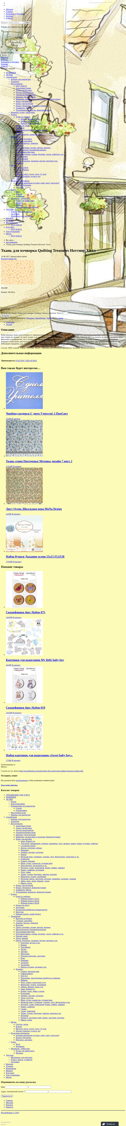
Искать (4, 55)
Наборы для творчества (21, 79)
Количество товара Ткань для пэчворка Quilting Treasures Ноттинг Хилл (31, 313)
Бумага (14, 115)
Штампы (19, 205)
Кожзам (19, 194)
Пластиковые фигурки (25, 152)
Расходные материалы (20, 181)
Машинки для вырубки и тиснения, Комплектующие (38, 99)
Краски (19, 172)
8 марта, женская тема (30, 971)
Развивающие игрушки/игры (23, 806)
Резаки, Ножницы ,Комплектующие (31, 106)
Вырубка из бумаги (24, 139)
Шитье (9, 234)
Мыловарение (12, 223)
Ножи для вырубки (24, 101)
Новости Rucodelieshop (9, 785)
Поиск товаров (7, 52)
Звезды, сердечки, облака (31, 848)
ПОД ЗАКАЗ (21, 86)
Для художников (13, 231)
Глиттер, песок (22, 168)
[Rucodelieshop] (15, 50)
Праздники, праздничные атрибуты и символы (40, 978)
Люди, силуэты (27, 998)
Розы (23, 958)
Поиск (27, 23)
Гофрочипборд (27, 974)
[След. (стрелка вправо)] (4, 1124)
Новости (9, 1107)
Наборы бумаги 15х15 (30, 119)
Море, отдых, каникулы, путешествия (36, 863)
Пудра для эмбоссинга (25, 201)
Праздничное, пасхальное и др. (34, 866)
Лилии (23, 949)
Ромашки (24, 960)
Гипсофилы (25, 947)
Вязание (9, 1071)
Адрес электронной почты (13, 1091)
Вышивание (11, 1068)
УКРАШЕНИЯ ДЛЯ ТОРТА (18, 795)
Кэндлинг (10, 227)
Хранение (15, 81)
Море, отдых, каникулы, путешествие (36, 1000)
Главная (9, 12)
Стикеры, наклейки (24, 141)
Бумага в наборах (23, 117)
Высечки (19, 145)
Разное (23, 855)
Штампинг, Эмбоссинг (20, 198)
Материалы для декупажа (21, 216)
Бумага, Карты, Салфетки (21, 212)
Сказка (23, 1009)
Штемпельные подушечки (27, 207)
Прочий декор (22, 156)
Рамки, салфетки (28, 1007)
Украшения (15, 137)
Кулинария (25, 993)
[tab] (65, 322)
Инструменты (17, 84)
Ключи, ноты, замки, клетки (32, 991)
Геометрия (25, 859)
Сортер (19, 808)
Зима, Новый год (28, 841)
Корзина (9, 16)
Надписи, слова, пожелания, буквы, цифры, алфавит (43, 868)
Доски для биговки (24, 90)
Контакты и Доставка (15, 14)
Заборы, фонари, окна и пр (32, 987)
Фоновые (25, 850)
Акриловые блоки (23, 88)
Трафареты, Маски (23, 108)
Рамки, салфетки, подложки (32, 870)
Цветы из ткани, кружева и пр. (34, 967)
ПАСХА (24, 976)
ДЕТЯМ (9, 75)
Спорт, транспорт (28, 1011)
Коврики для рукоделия (26, 97)
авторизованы (22, 780)
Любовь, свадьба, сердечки (32, 852)
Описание (10, 322)
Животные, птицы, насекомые (33, 877)
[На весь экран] (7, 1122)
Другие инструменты (25, 93)
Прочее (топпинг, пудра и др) (28, 176)
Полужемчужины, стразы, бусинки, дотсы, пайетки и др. (40, 154)
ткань (60, 318)
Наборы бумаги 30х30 (30, 123)
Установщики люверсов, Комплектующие (33, 110)
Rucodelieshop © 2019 (10, 1113)
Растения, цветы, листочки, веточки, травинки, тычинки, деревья (48, 879)
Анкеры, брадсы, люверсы (27, 143)
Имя (3, 1087)
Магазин (9, 9)
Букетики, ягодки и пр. (30, 943)
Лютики (24, 952)
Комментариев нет (9, 259)
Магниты (20, 187)
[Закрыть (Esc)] (2, 1122)
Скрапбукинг (11, 77)
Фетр (18, 192)
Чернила (19, 203)
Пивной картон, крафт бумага (28, 134)
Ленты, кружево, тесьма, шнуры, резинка (33, 148)
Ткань (13, 190)
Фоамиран (20, 196)
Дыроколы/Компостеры (26, 95)
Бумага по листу (23, 126)
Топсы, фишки (22, 159)
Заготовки (20, 128)
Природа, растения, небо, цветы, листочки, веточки (42, 1018)
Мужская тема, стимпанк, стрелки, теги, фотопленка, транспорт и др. (50, 857)
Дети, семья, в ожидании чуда (33, 982)
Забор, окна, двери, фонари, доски (35, 881)
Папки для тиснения (24, 104)
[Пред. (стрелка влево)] (2, 1124)
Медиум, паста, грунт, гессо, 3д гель (31, 174)
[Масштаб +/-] (9, 1122)
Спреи (18, 179)
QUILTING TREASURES (26, 361)
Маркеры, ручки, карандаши (23, 112)
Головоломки (21, 810)
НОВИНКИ (11, 73)
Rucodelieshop (11, 242)
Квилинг (9, 218)
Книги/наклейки (18, 804)
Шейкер (24, 980)
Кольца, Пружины (23, 185)
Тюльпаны (25, 965)
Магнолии (25, 954)
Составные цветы (28, 846)
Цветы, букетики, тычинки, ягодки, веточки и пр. (37, 161)
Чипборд (19, 163)
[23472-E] (17, 284)
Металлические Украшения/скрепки (31, 150)
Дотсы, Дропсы (22, 170)
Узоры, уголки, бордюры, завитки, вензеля (39, 874)
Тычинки (24, 963)
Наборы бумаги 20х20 (30, 121)
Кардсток (20, 132)
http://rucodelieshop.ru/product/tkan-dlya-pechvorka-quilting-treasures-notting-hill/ (51, 771)
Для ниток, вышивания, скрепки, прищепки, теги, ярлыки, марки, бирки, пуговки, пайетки (59, 843)
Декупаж (9, 209)
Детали (9, 324)
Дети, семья (26, 872)
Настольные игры (18, 813)
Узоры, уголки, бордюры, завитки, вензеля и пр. (41, 1013)
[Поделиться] (4, 1122)
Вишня (24, 945)
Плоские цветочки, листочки (33, 956)
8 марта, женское (28, 861)
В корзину (5, 316)
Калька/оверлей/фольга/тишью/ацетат (31, 130)
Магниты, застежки (24, 1040)
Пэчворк (9, 220)
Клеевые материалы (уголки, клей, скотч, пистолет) (37, 183)
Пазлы (13, 802)
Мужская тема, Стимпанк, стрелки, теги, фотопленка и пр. (45, 1002)
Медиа (13, 165)
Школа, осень (26, 883)
